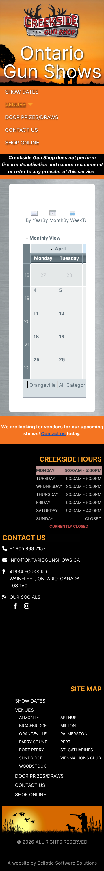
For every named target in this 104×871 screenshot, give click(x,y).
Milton (68, 725)
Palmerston (74, 733)
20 (27, 321)
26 (62, 359)
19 (27, 298)
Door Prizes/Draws (31, 117)
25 (36, 359)
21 (27, 344)
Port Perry (31, 749)
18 (27, 275)
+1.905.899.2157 (28, 548)
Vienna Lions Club (80, 757)
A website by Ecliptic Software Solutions (52, 863)
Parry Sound (33, 741)
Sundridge (30, 757)
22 (27, 367)
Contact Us (21, 130)
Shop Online (22, 143)
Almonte (29, 717)
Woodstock (32, 765)
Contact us (53, 433)
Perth (66, 741)
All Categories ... (78, 385)
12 (61, 313)
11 (36, 313)
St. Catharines (76, 749)
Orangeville (42, 385)
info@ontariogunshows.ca (45, 560)
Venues (15, 104)
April (60, 248)
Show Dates (21, 92)
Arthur (68, 717)
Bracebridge (33, 725)
